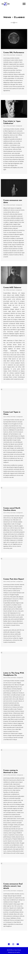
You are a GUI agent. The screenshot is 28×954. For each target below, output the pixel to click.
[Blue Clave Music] (6, 4)
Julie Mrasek (12, 55)
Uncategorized (19, 55)
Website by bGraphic (14, 952)
